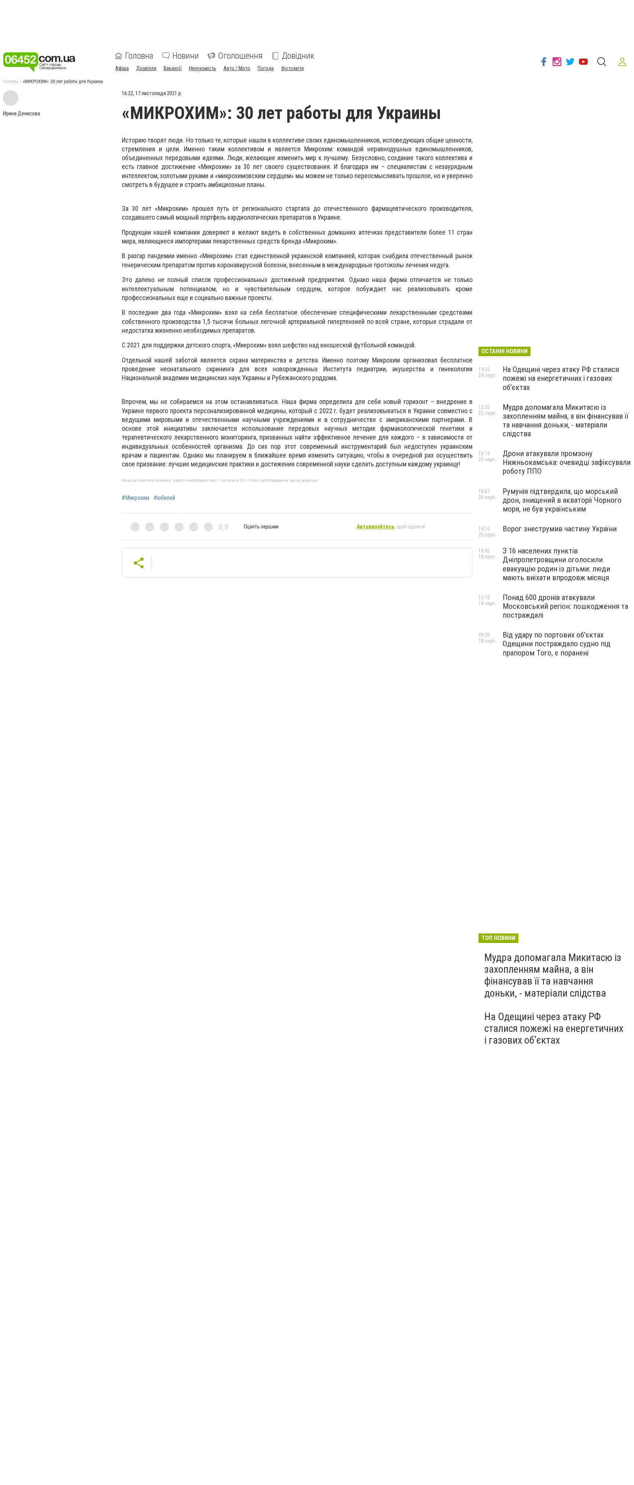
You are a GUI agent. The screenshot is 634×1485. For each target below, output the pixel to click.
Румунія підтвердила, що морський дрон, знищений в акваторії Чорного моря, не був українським (562, 500)
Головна (139, 55)
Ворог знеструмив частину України (560, 528)
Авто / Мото (236, 68)
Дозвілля (146, 68)
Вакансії (173, 68)
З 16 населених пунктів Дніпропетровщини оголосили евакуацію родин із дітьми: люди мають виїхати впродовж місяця (556, 564)
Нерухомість (202, 68)
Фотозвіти (292, 68)
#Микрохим (135, 498)
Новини (185, 55)
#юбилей (164, 498)
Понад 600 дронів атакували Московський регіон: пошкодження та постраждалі (565, 606)
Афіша (122, 68)
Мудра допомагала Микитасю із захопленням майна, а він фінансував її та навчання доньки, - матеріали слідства (565, 420)
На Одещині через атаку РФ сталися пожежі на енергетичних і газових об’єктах (561, 378)
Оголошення (240, 55)
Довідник (298, 55)
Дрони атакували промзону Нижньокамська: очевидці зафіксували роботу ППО (567, 462)
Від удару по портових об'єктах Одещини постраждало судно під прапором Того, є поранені (557, 644)
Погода (266, 68)
